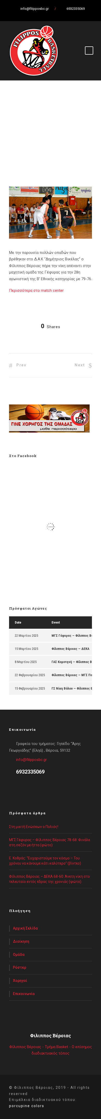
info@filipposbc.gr (31, 759)
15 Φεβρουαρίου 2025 (30, 688)
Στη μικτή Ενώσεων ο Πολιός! (33, 827)
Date (18, 622)
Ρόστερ (19, 967)
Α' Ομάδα (23, 155)
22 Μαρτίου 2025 (26, 635)
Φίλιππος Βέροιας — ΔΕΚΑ (70, 649)
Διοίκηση (21, 941)
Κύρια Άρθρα (44, 155)
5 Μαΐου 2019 (26, 148)
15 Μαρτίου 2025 (26, 649)
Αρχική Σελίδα (25, 928)
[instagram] (66, 14)
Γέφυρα (75, 155)
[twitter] (48, 14)
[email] (29, 14)
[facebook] (39, 14)
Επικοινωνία (24, 994)
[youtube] (57, 14)
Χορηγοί (20, 981)
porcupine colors (26, 1106)
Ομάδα (19, 954)
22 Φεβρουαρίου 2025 (30, 675)
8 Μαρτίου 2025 (26, 662)
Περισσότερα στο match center (36, 290)
